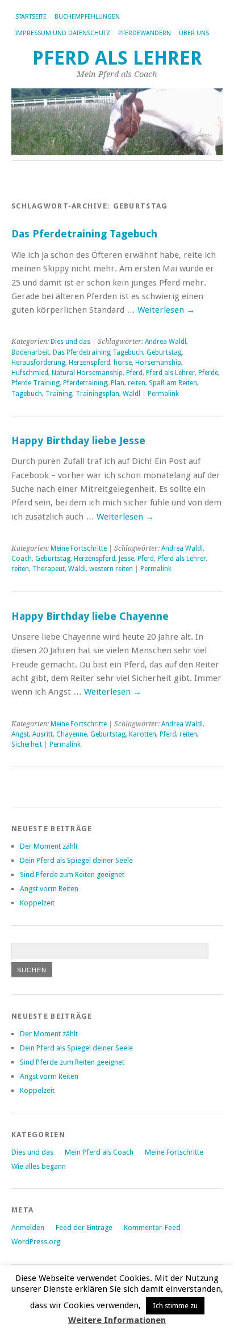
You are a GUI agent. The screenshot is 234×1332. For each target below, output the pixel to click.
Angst (20, 734)
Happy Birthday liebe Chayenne (90, 616)
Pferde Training (35, 383)
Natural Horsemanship (87, 373)
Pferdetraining (85, 383)
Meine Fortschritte (79, 548)
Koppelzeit (37, 903)
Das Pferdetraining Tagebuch (84, 234)
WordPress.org (35, 1241)
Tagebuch (26, 394)
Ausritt (42, 734)
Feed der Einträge (84, 1227)
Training (58, 394)
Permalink (163, 394)
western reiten (111, 569)
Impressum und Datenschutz (62, 33)
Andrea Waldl (165, 342)
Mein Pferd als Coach (99, 1152)
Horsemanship (158, 363)
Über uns (194, 33)
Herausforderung (38, 363)
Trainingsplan (97, 394)
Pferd (134, 373)
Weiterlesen (166, 310)
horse (123, 363)
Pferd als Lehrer (117, 58)
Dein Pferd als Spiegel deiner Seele (76, 860)
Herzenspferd (89, 363)
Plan (117, 383)
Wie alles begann (38, 1166)
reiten (136, 383)
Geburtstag (164, 352)
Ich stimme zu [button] (175, 1305)
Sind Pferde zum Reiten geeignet (72, 874)
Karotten (142, 734)
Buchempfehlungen (87, 16)
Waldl (131, 394)
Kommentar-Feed (152, 1227)
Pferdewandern (144, 33)
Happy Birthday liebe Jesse (78, 440)
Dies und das (70, 342)
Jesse (126, 559)
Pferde (208, 373)
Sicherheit (26, 744)
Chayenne (71, 734)
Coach (21, 559)
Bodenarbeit (30, 352)
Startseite (31, 16)
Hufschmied (29, 373)
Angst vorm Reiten (49, 888)
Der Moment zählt (49, 846)
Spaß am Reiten (173, 383)
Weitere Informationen (117, 1320)
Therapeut (48, 569)
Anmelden (27, 1227)
